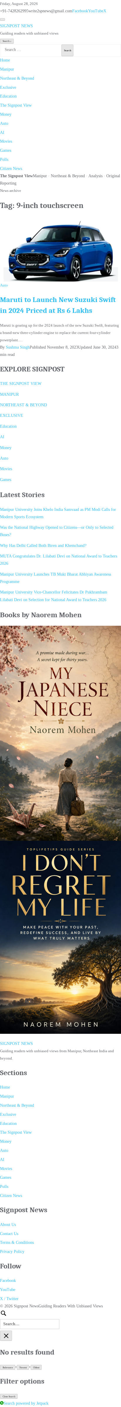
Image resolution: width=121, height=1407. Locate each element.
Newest (23, 1367)
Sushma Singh (18, 347)
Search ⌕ (7, 41)
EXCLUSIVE (11, 415)
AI (2, 132)
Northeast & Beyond (17, 78)
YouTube (95, 11)
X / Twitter (9, 1299)
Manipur (7, 69)
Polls (4, 159)
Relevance (8, 1367)
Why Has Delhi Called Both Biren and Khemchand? (43, 545)
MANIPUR (9, 394)
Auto (4, 123)
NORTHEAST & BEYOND (23, 405)
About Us (8, 1224)
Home (5, 60)
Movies (6, 141)
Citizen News (11, 168)
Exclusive (8, 87)
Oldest (36, 1367)
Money (5, 114)
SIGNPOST (16, 26)
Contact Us (9, 1234)
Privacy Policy (12, 1251)
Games (5, 150)
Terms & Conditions (17, 1242)
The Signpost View (16, 105)
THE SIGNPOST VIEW (20, 383)
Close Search (9, 1396)
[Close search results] (6, 1336)
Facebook (80, 11)
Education (8, 96)
